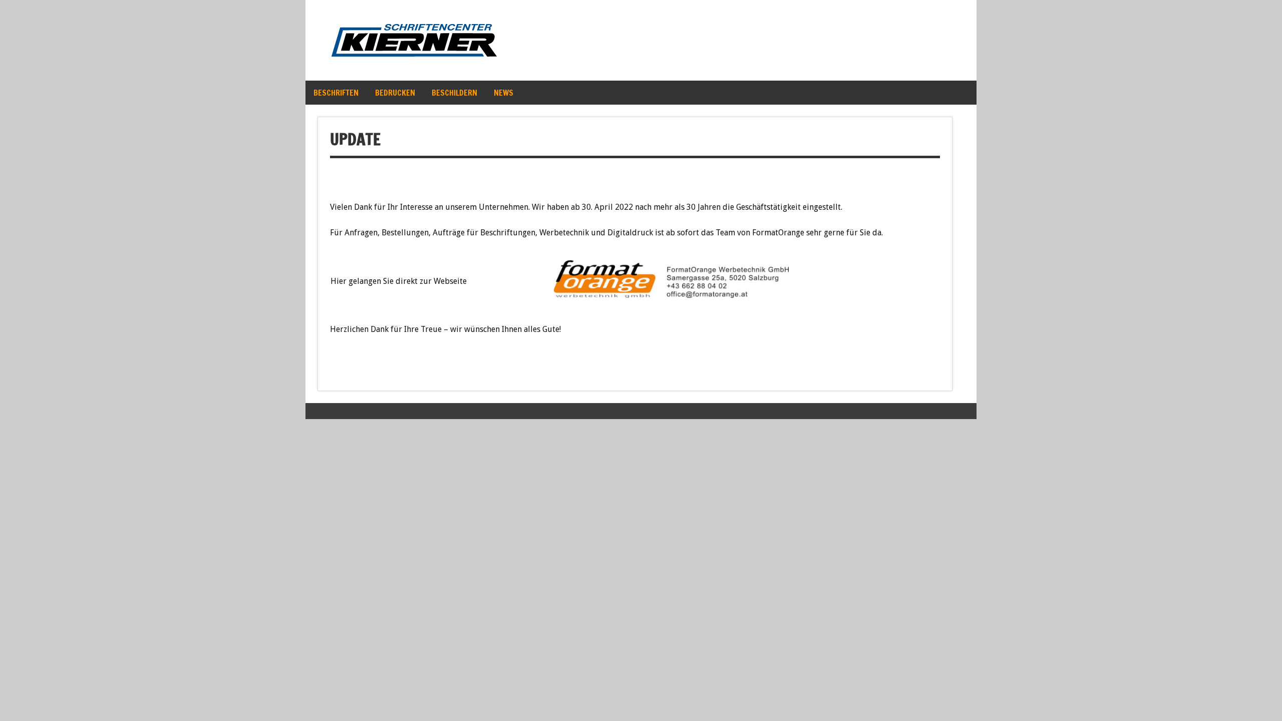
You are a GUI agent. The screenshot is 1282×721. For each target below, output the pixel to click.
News (503, 92)
